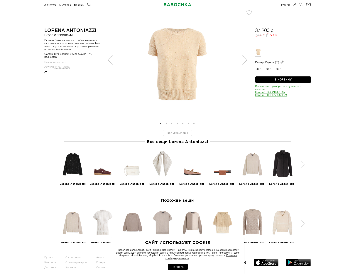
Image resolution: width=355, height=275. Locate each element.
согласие (210, 250)
